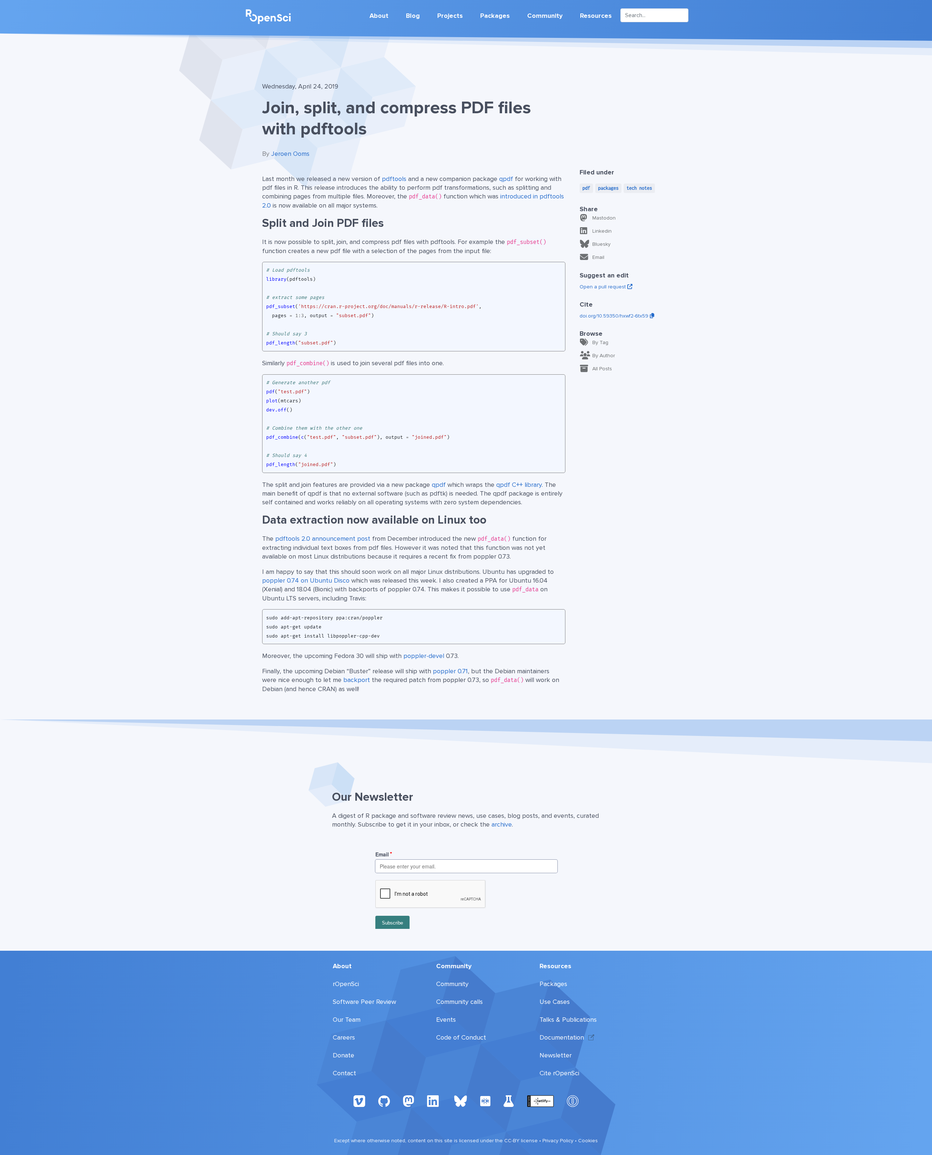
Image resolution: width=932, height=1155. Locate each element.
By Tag (600, 342)
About (379, 16)
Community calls (459, 1002)
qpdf (506, 179)
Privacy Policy (557, 1141)
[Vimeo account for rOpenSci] (359, 1100)
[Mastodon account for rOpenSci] (408, 1100)
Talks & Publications (568, 1020)
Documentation (562, 1037)
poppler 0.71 (450, 671)
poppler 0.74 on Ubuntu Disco (306, 580)
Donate (343, 1055)
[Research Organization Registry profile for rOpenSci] (485, 1100)
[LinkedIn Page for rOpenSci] (434, 1100)
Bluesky (601, 244)
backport (356, 680)
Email (598, 257)
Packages (495, 16)
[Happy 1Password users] (572, 1100)
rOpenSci (346, 984)
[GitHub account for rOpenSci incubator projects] (508, 1100)
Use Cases (555, 1002)
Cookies (588, 1141)
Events (446, 1020)
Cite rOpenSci (559, 1073)
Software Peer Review (364, 1002)
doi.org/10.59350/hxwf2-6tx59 (615, 316)
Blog (413, 16)
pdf (586, 188)
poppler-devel (423, 656)
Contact (344, 1073)
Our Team (346, 1020)
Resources (596, 16)
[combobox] (654, 15)
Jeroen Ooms (290, 154)
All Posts (602, 369)
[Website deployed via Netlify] (540, 1100)
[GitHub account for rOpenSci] (384, 1100)
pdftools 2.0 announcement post (322, 539)
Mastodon (604, 218)
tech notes (639, 188)
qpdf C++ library (519, 485)
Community (544, 16)
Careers (344, 1037)
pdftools (394, 179)
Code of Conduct (461, 1037)
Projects (450, 16)
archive (501, 824)
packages (608, 188)
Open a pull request (603, 287)
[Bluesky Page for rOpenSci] (460, 1100)
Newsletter (556, 1055)
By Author (603, 355)
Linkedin (602, 231)
